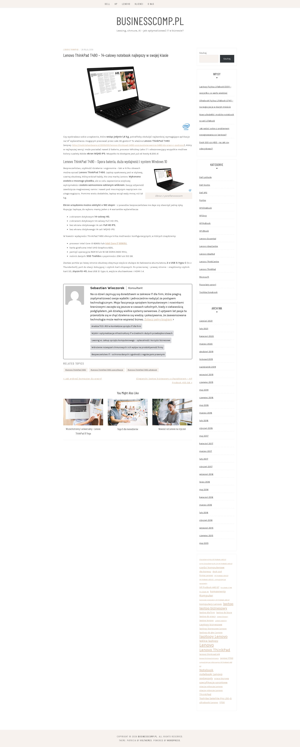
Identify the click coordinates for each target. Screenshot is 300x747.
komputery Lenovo (210, 604)
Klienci (139, 3)
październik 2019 (207, 367)
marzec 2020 (206, 344)
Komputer (206, 595)
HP (116, 3)
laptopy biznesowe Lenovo (213, 628)
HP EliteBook (205, 208)
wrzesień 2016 (206, 474)
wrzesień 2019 (206, 374)
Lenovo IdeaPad (207, 254)
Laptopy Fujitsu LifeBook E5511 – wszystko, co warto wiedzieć (215, 90)
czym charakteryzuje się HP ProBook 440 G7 (215, 564)
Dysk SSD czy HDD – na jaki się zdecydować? (214, 145)
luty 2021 (203, 328)
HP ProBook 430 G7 (221, 576)
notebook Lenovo (210, 674)
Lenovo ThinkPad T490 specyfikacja (107, 370)
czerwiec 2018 (206, 397)
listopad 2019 (206, 359)
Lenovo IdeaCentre (208, 246)
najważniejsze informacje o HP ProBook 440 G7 (215, 664)
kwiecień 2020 (206, 336)
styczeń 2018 (206, 428)
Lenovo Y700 (226, 658)
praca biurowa (221, 678)
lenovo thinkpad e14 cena (209, 658)
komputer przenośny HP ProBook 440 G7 (214, 600)
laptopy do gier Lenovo (210, 632)
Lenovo (126, 3)
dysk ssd (217, 571)
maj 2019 (203, 390)
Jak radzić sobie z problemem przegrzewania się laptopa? (214, 131)
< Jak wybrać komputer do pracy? (82, 378)
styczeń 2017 (205, 466)
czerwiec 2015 (206, 535)
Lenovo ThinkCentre (209, 261)
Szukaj (203, 52)
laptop (228, 604)
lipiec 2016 (204, 482)
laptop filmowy (222, 617)
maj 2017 (203, 436)
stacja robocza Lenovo (211, 686)
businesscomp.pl (150, 20)
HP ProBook (204, 223)
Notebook (206, 670)
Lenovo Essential (207, 238)
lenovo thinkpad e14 (209, 654)
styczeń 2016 (205, 520)
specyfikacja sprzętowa (213, 682)
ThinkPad (205, 694)
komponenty (218, 591)
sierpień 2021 (206, 321)
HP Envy (203, 215)
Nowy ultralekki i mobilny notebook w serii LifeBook (216, 117)
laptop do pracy (207, 616)
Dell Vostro (204, 185)
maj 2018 (204, 405)
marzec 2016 (205, 505)
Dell (107, 3)
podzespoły (206, 678)
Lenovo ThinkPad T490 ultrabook (143, 370)
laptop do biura (224, 612)
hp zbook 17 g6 (226, 587)
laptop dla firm (207, 612)
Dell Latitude (205, 177)
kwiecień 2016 (206, 497)
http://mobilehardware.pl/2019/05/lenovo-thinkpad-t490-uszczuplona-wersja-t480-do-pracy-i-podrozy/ (128, 145)
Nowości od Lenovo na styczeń (172, 428)
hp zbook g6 (204, 592)
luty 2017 (203, 459)
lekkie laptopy (208, 641)
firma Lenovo (206, 575)
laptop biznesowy (213, 608)
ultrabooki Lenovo (208, 702)
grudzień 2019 (206, 351)
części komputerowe (211, 567)
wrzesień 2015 (206, 528)
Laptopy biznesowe (210, 624)
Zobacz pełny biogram (158, 319)
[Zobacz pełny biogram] (173, 319)
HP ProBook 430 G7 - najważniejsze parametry (212, 581)
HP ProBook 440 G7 (209, 587)
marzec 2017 (205, 451)
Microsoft (204, 277)
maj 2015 (203, 543)
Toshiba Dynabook (208, 292)
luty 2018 (203, 420)
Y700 (222, 702)
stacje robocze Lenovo (211, 690)
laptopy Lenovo (213, 636)
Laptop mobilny (221, 621)
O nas (151, 3)
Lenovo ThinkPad (71, 49)
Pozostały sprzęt (207, 284)
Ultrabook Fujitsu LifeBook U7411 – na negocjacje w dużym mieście (216, 103)
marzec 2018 (205, 413)
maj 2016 (203, 489)
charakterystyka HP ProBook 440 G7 (212, 559)
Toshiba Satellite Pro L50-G (215, 698)
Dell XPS (203, 192)
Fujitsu (202, 200)
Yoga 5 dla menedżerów (127, 429)
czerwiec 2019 (206, 382)
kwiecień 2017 (206, 443)
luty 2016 (203, 512)
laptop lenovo (206, 620)
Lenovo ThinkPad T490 (76, 370)
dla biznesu (205, 571)
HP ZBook (204, 231)
